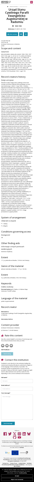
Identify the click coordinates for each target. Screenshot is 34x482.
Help (30, 442)
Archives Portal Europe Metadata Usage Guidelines (17, 464)
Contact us (5, 463)
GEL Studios (17, 466)
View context (13, 34)
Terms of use (13, 463)
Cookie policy (23, 473)
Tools (14, 442)
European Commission (14, 461)
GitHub (22, 447)
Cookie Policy (22, 463)
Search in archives (14, 6)
